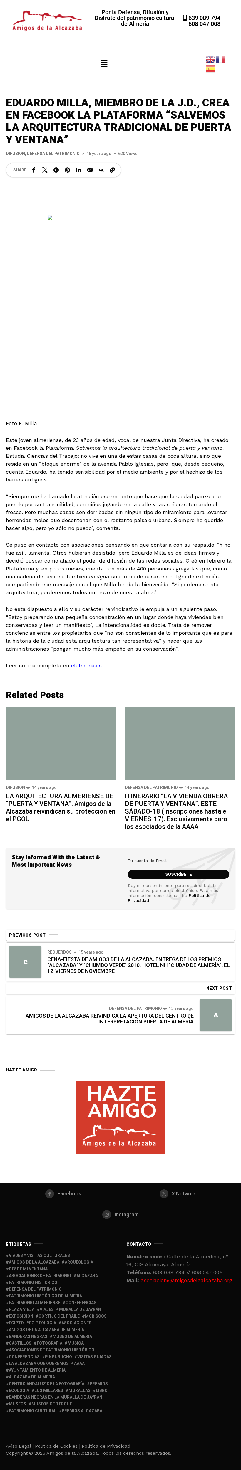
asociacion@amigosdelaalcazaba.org (186, 1280)
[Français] (221, 59)
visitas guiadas (94, 1357)
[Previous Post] (25, 962)
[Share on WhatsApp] (56, 170)
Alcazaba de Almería (32, 1377)
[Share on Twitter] (45, 170)
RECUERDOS (59, 952)
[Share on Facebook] (33, 170)
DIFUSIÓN (15, 154)
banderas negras (28, 1336)
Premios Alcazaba (82, 1411)
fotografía (49, 1343)
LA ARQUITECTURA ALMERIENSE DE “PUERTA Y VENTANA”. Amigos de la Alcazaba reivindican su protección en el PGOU (61, 808)
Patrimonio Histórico (33, 1282)
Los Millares (48, 1391)
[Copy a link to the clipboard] (112, 170)
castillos (20, 1343)
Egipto (16, 1323)
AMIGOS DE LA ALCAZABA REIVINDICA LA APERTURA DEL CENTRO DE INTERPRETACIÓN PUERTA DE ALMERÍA (110, 1019)
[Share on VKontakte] (101, 170)
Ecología (19, 1391)
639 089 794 (203, 17)
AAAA (79, 1363)
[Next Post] (216, 1015)
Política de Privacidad (106, 1446)
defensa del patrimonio (35, 1289)
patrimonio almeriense (34, 1303)
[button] (104, 64)
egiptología (42, 1323)
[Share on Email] (90, 170)
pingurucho (58, 1357)
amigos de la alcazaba (34, 1262)
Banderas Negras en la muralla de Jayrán (55, 1397)
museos (17, 1404)
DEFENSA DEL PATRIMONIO (53, 154)
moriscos (96, 1316)
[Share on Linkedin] (78, 170)
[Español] (211, 68)
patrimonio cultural (32, 1411)
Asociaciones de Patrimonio (40, 1276)
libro (102, 1391)
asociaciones (76, 1323)
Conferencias (24, 1357)
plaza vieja (21, 1309)
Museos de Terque (51, 1404)
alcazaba (87, 1276)
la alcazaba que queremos (39, 1363)
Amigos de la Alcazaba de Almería (46, 1330)
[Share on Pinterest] (67, 170)
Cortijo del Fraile (59, 1316)
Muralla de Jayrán (80, 1309)
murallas (79, 1391)
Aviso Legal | (20, 1446)
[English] (211, 59)
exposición (21, 1316)
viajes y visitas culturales (39, 1255)
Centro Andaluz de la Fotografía (46, 1384)
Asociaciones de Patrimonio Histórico (51, 1350)
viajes (47, 1309)
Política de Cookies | (58, 1446)
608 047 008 (204, 23)
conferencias (81, 1303)
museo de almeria (72, 1336)
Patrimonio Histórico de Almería (45, 1296)
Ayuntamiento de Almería (37, 1370)
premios (99, 1384)
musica (76, 1343)
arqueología (79, 1262)
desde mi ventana (28, 1269)
